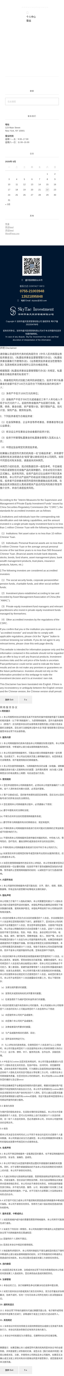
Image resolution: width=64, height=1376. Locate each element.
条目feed (9, 227)
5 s (25, 700)
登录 (7, 224)
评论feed (9, 230)
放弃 (9, 700)
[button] (5, 17)
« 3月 (7, 204)
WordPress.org (12, 233)
